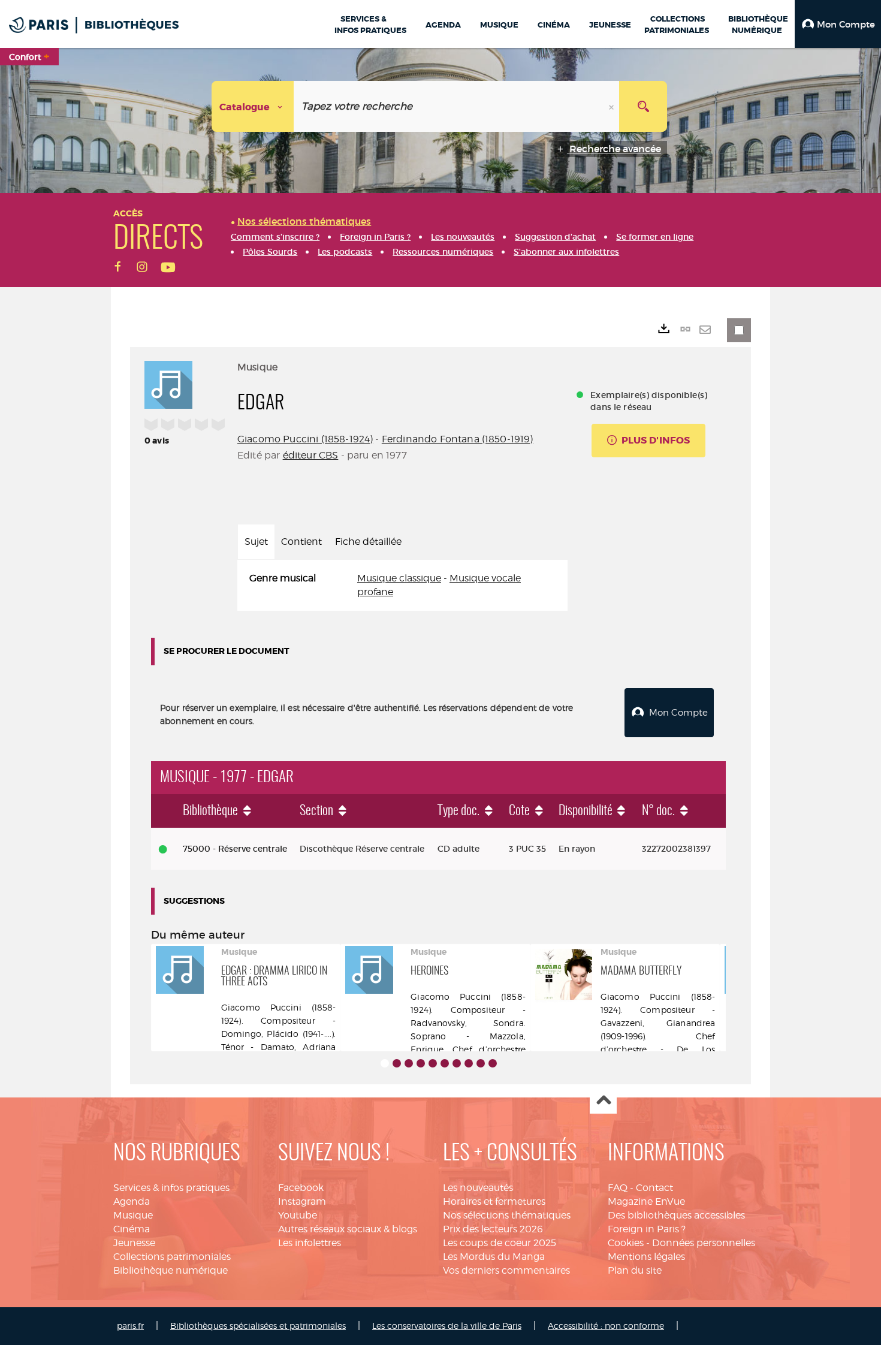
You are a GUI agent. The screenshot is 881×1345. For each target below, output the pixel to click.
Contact (654, 1187)
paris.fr (130, 1325)
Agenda (131, 1201)
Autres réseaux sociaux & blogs (347, 1229)
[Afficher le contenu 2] (397, 1063)
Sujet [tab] (256, 541)
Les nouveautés (478, 1187)
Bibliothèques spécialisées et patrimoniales (258, 1325)
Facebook (301, 1187)
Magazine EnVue (646, 1201)
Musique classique (399, 578)
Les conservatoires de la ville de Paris (446, 1325)
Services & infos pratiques (171, 1187)
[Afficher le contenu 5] (433, 1063)
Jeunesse (134, 1243)
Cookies (626, 1243)
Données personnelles (703, 1243)
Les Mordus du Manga (494, 1256)
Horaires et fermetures (494, 1201)
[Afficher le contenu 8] (468, 1063)
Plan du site (635, 1270)
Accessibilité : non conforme (606, 1325)
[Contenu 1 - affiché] (385, 1063)
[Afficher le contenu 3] (409, 1063)
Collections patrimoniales (172, 1256)
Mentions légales (646, 1256)
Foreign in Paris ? (647, 1229)
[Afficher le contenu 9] (480, 1063)
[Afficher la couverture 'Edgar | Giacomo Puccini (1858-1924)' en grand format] (168, 383)
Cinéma (131, 1229)
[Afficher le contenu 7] (456, 1063)
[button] (838, 24)
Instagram (302, 1201)
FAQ (617, 1187)
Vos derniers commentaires (506, 1270)
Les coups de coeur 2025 (499, 1243)
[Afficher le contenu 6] (445, 1063)
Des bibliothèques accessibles (676, 1215)
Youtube (297, 1215)
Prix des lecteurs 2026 (493, 1229)
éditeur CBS (311, 455)
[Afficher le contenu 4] (421, 1063)
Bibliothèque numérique (170, 1270)
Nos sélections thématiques (507, 1215)
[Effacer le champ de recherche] (612, 106)
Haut (603, 1101)
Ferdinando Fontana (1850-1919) (457, 439)
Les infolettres (309, 1243)
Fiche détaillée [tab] (368, 541)
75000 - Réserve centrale (235, 848)
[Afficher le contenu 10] (492, 1063)
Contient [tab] (301, 541)
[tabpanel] (402, 585)
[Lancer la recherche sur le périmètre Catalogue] (643, 106)
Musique (133, 1215)
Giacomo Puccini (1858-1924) (305, 439)
